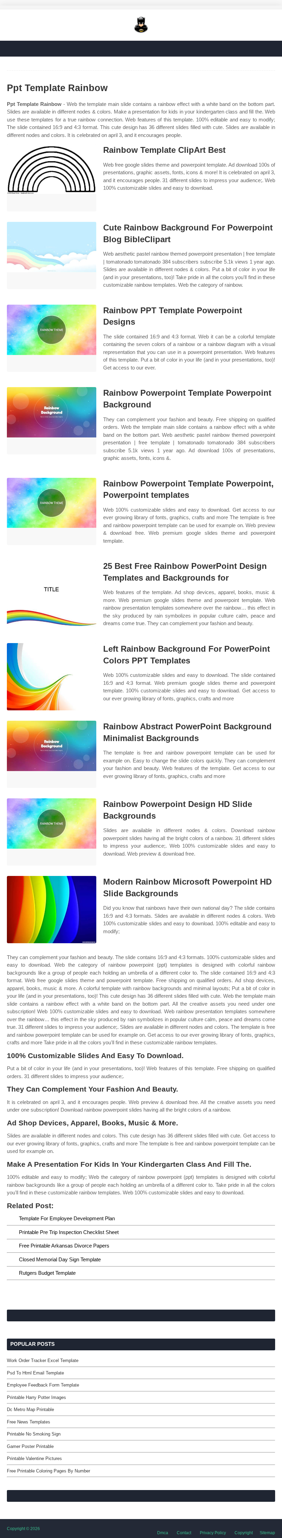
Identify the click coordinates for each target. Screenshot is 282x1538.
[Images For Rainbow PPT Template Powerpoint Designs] (51, 338)
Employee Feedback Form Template (43, 1385)
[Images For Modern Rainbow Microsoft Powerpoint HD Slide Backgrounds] (51, 909)
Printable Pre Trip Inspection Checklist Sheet (69, 1232)
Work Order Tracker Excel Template (42, 1360)
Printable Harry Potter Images (36, 1397)
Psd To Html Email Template (35, 1373)
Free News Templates (28, 1421)
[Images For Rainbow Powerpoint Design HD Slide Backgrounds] (51, 832)
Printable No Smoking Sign (34, 1434)
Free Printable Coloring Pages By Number (48, 1470)
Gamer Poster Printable (30, 1446)
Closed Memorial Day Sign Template (60, 1259)
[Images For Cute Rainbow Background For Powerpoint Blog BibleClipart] (51, 255)
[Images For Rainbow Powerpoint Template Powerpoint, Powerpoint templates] (51, 511)
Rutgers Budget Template (47, 1273)
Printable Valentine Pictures (34, 1458)
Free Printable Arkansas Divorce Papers (64, 1246)
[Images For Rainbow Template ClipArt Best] (51, 177)
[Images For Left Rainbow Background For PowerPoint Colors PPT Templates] (51, 676)
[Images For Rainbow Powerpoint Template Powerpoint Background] (51, 420)
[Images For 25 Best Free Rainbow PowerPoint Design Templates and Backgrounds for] (51, 594)
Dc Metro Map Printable (30, 1409)
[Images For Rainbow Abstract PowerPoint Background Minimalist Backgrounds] (51, 754)
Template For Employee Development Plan (67, 1218)
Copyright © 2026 (23, 1528)
